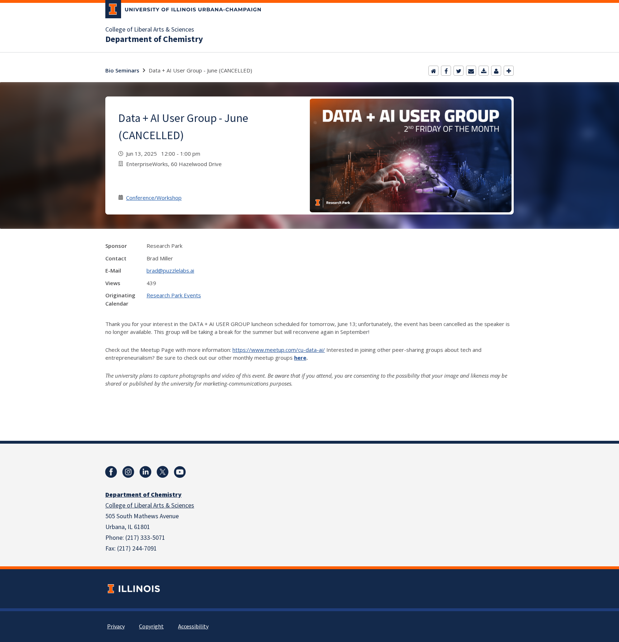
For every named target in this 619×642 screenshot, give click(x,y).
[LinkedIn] (145, 472)
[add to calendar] (484, 71)
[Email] (471, 71)
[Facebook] (446, 71)
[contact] (496, 71)
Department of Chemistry (154, 39)
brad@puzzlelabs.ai (170, 270)
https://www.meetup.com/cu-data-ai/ (278, 349)
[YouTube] (180, 472)
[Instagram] (128, 472)
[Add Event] (509, 71)
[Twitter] (459, 71)
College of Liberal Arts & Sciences (149, 29)
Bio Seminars (122, 70)
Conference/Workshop (154, 197)
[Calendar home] (433, 71)
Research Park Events (174, 295)
